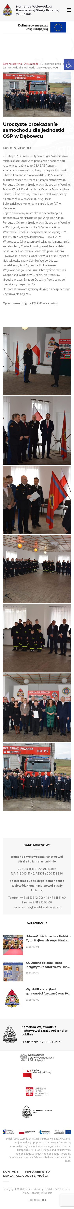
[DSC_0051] (37, 777)
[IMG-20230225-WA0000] (37, 500)
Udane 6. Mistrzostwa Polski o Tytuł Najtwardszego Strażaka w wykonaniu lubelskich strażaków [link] (48, 938)
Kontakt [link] (10, 1171)
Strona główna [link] (12, 63)
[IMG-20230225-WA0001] (37, 430)
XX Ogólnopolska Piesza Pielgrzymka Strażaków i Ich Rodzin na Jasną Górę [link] (46, 965)
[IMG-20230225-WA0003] (37, 569)
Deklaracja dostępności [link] (25, 1176)
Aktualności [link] (31, 63)
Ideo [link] (43, 1200)
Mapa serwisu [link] (37, 1171)
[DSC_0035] (37, 707)
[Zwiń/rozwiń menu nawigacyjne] (68, 10)
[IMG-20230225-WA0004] (37, 638)
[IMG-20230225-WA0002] (37, 361)
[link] (69, 64)
